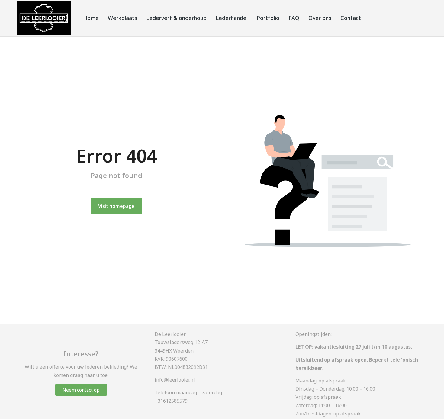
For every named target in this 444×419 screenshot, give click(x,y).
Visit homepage (116, 206)
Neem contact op (81, 390)
